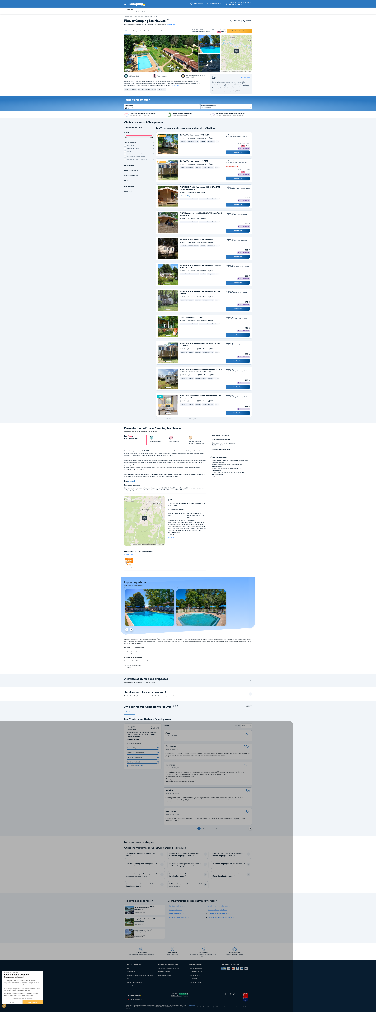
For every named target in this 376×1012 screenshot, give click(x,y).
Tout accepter (32, 1002)
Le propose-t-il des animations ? (185, 885)
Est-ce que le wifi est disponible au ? (184, 875)
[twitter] (234, 994)
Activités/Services (160, 31)
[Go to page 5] (169, 283)
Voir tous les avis (245, 77)
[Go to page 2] (166, 283)
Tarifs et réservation (239, 31)
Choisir (12, 1002)
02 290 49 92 (234, 5)
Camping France (195, 975)
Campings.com (128, 16)
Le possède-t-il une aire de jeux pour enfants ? (142, 875)
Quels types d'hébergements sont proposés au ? (185, 865)
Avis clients (129, 712)
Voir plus (171, 537)
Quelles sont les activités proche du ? (141, 885)
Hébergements (137, 31)
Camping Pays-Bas (196, 972)
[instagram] (230, 994)
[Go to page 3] (167, 283)
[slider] (125, 135)
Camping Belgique (196, 968)
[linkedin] (237, 994)
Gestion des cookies (133, 986)
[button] (4, 1005)
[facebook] (227, 994)
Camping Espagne (195, 982)
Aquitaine (142, 16)
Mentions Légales (164, 972)
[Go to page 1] (165, 283)
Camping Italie (194, 979)
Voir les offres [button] (238, 152)
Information (177, 31)
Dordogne (149, 16)
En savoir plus (128, 554)
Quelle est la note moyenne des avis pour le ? (228, 855)
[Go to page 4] (168, 283)
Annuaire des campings (134, 982)
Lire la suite (175, 85)
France (135, 16)
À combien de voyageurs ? (208, 105)
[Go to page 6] (170, 335)
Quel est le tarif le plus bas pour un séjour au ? (184, 855)
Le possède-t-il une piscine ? (142, 865)
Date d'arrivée (129, 105)
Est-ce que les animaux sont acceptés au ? (227, 875)
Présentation (148, 31)
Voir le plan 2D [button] (185, 196)
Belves (155, 16)
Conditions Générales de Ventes (168, 968)
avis (170, 31)
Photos (127, 31)
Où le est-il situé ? (141, 855)
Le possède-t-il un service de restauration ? (228, 865)
